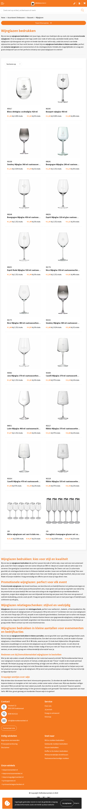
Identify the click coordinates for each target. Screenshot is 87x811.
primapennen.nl (9, 780)
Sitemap (48, 717)
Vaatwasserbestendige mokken (57, 758)
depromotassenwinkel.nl (12, 773)
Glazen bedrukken (52, 747)
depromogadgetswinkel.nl (13, 777)
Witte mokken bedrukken (54, 740)
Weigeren (76, 803)
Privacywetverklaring (9, 744)
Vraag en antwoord (52, 713)
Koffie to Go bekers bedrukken (56, 751)
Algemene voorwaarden (10, 740)
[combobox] (43, 10)
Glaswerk (30, 17)
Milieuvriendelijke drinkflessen (56, 755)
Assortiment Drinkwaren (16, 17)
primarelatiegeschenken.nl (13, 784)
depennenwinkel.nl (10, 770)
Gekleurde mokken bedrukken (56, 744)
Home (3, 17)
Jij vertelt (48, 709)
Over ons (48, 706)
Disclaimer (5, 747)
